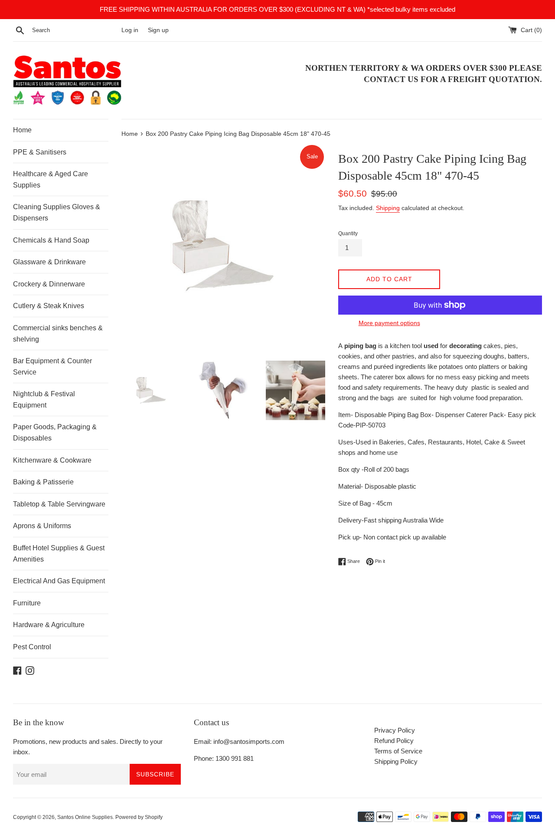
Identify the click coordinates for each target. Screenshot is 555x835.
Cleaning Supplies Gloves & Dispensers (56, 212)
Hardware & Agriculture (49, 624)
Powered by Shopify (139, 817)
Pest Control (32, 647)
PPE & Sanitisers (39, 152)
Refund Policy (394, 740)
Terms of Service (398, 751)
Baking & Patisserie (43, 482)
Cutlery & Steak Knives (48, 305)
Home (22, 130)
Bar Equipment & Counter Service (52, 366)
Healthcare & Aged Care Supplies (50, 179)
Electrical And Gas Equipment (59, 581)
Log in (129, 30)
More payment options (389, 322)
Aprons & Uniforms (42, 525)
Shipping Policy (396, 761)
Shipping (388, 207)
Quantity (348, 233)
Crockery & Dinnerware (49, 284)
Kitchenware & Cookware (52, 460)
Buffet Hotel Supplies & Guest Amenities (58, 553)
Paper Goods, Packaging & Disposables (55, 432)
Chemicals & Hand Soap (51, 240)
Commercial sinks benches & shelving (58, 333)
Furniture (27, 603)
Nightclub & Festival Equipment (44, 399)
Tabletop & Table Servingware (59, 504)
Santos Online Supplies (85, 817)
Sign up (158, 30)
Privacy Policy (394, 730)
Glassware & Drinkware (49, 262)
